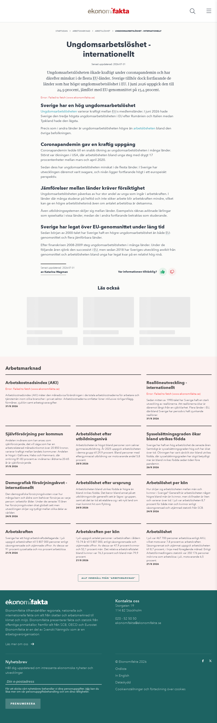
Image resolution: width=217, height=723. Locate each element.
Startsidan (62, 31)
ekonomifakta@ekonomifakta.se (138, 623)
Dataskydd (123, 682)
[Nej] (172, 272)
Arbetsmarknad (81, 31)
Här (87, 688)
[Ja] (163, 272)
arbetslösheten (144, 128)
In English (122, 676)
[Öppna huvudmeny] (209, 11)
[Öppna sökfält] (192, 11)
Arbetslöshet (102, 31)
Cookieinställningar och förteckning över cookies (150, 689)
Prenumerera (23, 703)
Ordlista (120, 669)
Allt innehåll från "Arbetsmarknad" (108, 578)
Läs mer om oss (16, 644)
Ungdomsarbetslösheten (59, 111)
